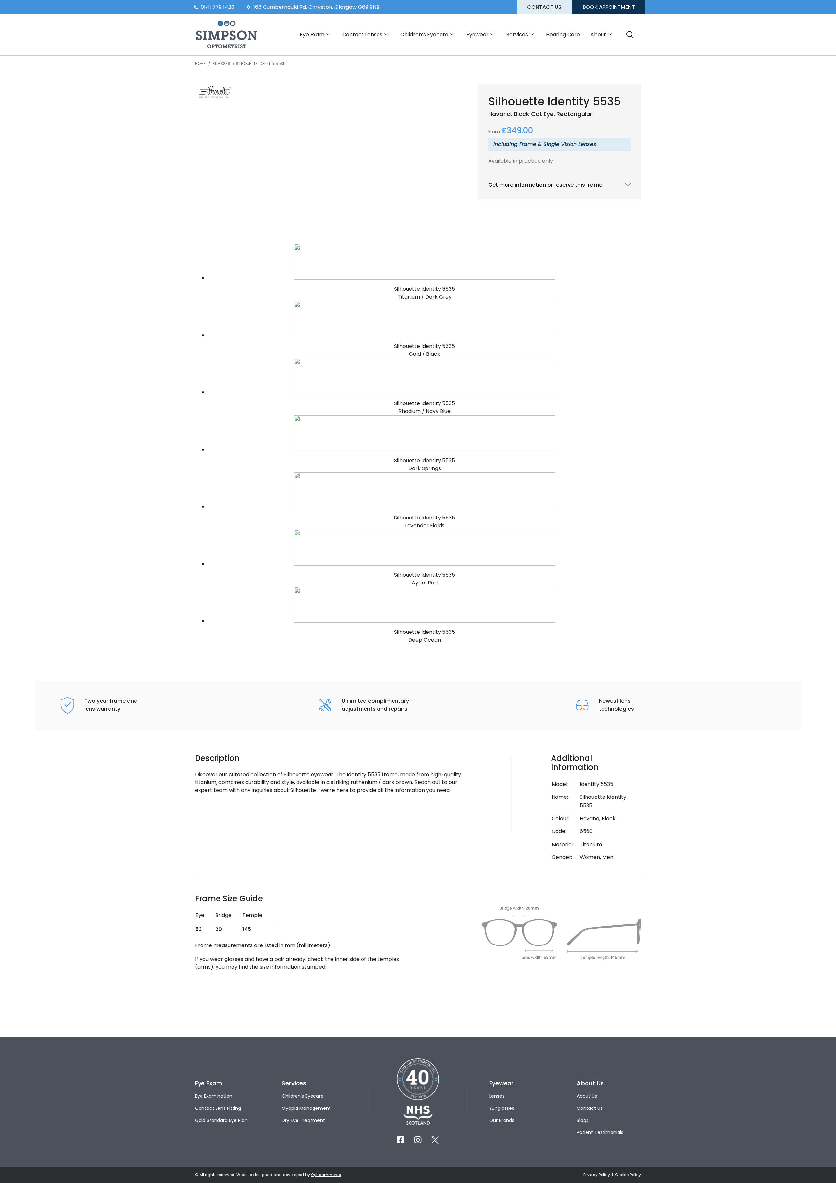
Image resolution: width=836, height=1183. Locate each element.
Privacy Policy (597, 1174)
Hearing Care (563, 34)
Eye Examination (213, 1096)
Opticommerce (326, 1174)
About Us (587, 1096)
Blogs (582, 1120)
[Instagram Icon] (418, 1140)
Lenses (497, 1096)
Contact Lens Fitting (218, 1108)
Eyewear (477, 34)
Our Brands (501, 1120)
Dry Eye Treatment (303, 1120)
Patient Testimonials (600, 1132)
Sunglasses (501, 1108)
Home (200, 63)
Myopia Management (306, 1108)
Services (517, 34)
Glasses (221, 63)
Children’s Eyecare (424, 34)
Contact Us (590, 1108)
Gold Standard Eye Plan (221, 1120)
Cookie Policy (628, 1174)
